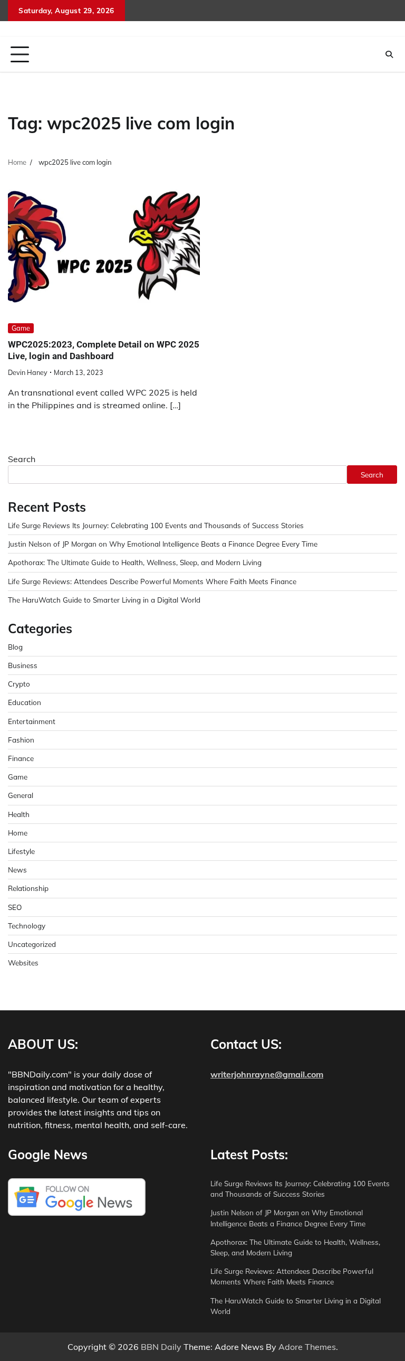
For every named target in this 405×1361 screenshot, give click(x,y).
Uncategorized (32, 944)
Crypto (19, 683)
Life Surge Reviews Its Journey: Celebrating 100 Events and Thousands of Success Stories (156, 525)
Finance (21, 758)
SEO (15, 907)
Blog (15, 646)
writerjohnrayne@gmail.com (266, 1074)
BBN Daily (161, 1346)
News (17, 869)
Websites (23, 962)
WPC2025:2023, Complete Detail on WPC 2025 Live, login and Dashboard (103, 350)
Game (21, 328)
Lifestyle (21, 851)
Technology (26, 925)
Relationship (28, 888)
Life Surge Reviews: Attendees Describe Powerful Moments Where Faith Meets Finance (152, 581)
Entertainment (31, 721)
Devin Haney (27, 372)
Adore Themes (307, 1346)
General (20, 795)
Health (19, 814)
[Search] (389, 54)
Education (24, 702)
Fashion (21, 739)
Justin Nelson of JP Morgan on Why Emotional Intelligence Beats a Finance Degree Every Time (162, 543)
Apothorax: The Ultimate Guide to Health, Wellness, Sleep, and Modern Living (135, 562)
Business (22, 665)
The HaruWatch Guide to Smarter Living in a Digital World (104, 599)
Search (21, 459)
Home (17, 832)
